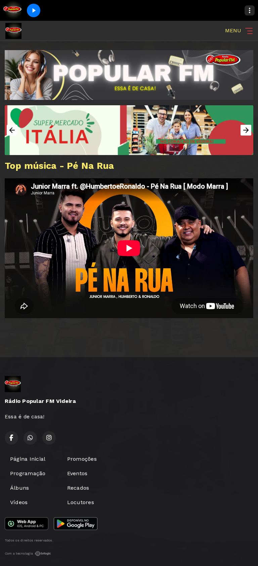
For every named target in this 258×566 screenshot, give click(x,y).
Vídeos (19, 502)
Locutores (80, 502)
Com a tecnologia (19, 553)
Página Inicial (27, 459)
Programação (28, 473)
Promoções (82, 459)
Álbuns (19, 488)
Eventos (77, 473)
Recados (78, 488)
